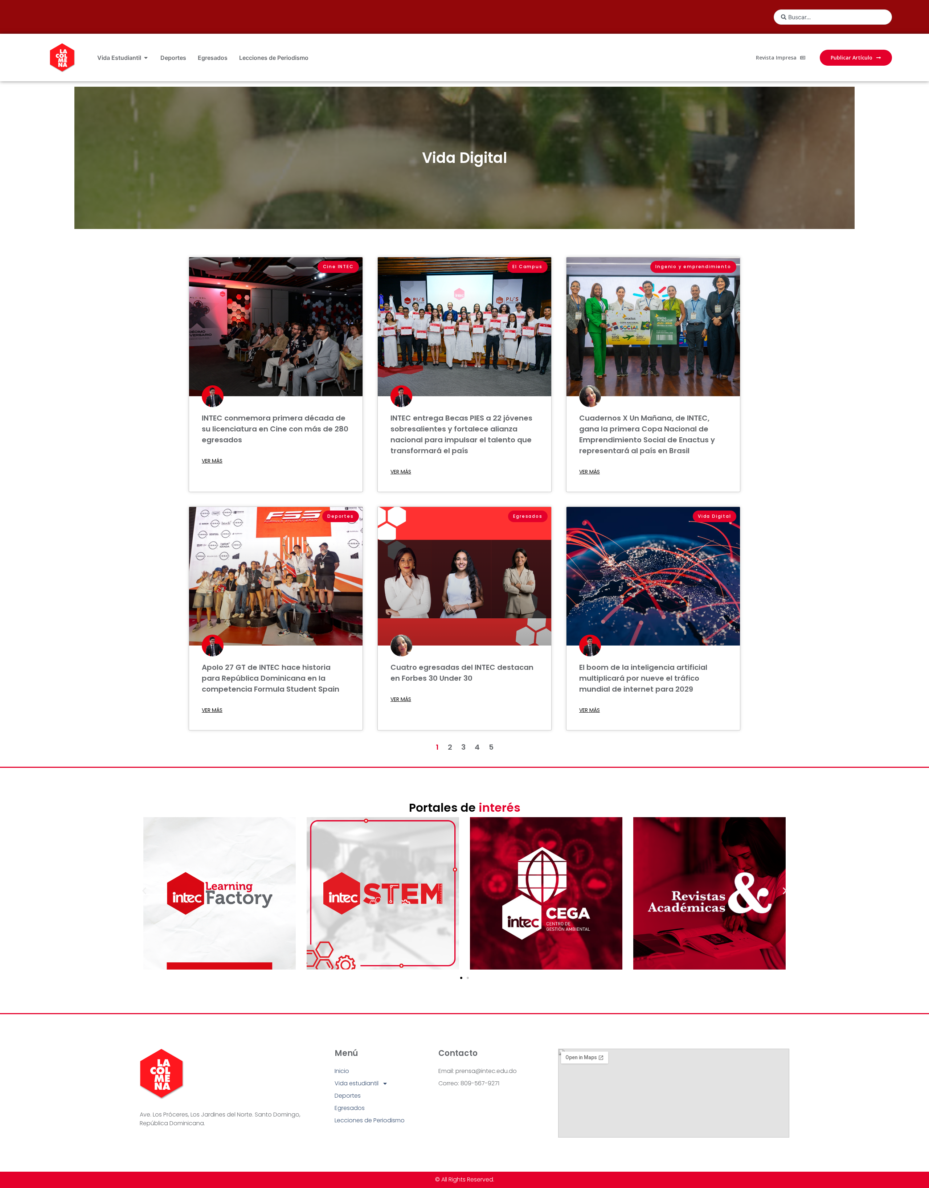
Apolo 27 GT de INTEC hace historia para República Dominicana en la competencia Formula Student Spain (270, 678)
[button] (144, 891)
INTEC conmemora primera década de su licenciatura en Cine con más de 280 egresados (275, 429)
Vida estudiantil (356, 1083)
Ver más (212, 460)
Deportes (348, 1095)
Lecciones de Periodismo (370, 1120)
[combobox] (833, 17)
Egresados (350, 1108)
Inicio (342, 1071)
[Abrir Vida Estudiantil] (146, 57)
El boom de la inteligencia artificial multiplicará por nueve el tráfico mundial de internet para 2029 (643, 678)
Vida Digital (464, 158)
